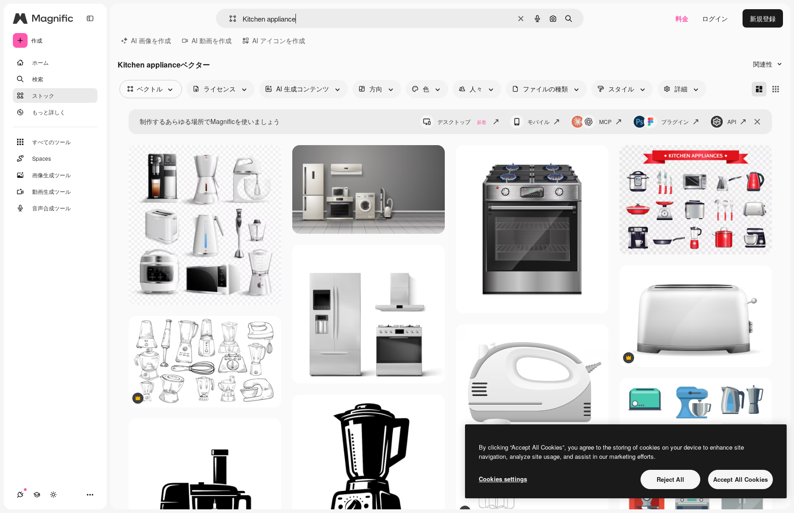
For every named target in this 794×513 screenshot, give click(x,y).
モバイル (538, 121)
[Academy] (36, 494)
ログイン (715, 18)
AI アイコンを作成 (278, 40)
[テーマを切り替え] (53, 494)
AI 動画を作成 (212, 40)
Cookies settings (503, 478)
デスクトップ (461, 121)
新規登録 (763, 18)
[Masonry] (759, 89)
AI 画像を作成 (151, 40)
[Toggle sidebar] (90, 18)
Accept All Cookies (740, 479)
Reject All (670, 479)
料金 (681, 18)
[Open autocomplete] (229, 18)
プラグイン (675, 121)
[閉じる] (757, 121)
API (731, 121)
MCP (605, 121)
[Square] (775, 89)
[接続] (20, 494)
